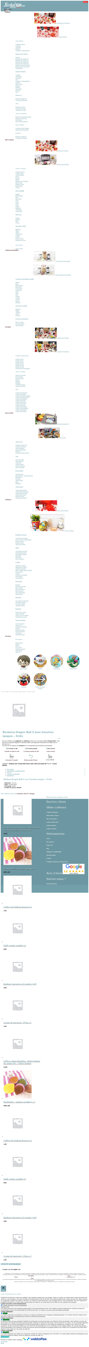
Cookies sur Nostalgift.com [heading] (11, 1269)
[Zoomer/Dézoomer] (1, 1341)
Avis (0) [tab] (9, 772)
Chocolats (18, 47)
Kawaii (17, 178)
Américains (18, 76)
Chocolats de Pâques (21, 138)
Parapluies (18, 556)
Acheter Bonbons (51, 825)
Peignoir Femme (20, 630)
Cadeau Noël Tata (20, 405)
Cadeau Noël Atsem (21, 411)
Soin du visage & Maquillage (23, 539)
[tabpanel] (44, 1309)
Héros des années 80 (40, 763)
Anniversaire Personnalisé (22, 368)
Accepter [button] (31, 1276)
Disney (17, 176)
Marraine (17, 208)
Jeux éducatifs (19, 461)
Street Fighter (19, 480)
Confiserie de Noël (20, 110)
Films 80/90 (18, 650)
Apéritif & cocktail (20, 568)
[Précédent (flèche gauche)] (1, 1343)
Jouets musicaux (19, 448)
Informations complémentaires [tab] (16, 771)
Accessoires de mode (21, 551)
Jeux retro (63, 437)
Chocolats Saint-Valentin (22, 128)
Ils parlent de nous (51, 883)
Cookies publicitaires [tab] (7, 1311)
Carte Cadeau (19, 248)
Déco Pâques (19, 594)
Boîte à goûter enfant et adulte (23, 570)
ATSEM (17, 312)
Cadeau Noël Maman (21, 392)
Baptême (17, 383)
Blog (47, 848)
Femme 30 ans (19, 359)
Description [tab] (10, 769)
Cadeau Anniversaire (52, 822)
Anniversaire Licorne (21, 493)
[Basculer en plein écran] (3, 1341)
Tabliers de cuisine (20, 565)
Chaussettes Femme (20, 552)
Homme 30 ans (19, 363)
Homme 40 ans (19, 365)
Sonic (17, 482)
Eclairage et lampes (20, 586)
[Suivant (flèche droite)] (3, 1343)
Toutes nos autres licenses (40, 687)
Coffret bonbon (19, 175)
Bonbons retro (13, 763)
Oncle (17, 205)
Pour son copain (19, 323)
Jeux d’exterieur (19, 467)
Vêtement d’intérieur (21, 627)
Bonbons (7, 12)
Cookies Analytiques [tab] (7, 1330)
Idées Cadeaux (9, 139)
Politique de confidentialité (53, 851)
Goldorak (23, 687)
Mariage (17, 381)
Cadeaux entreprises (52, 812)
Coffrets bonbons (20, 44)
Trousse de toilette (20, 544)
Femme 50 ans (19, 362)
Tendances (8, 499)
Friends (40, 668)
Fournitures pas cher (21, 617)
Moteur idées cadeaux (52, 815)
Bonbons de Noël (20, 107)
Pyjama (17, 628)
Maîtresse (18, 229)
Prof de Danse (19, 238)
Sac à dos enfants (20, 604)
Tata (16, 294)
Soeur (17, 202)
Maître (17, 231)
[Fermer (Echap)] (6, 1341)
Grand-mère (18, 211)
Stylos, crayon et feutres (22, 615)
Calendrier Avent (20, 384)
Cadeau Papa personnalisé (62, 261)
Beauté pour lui (19, 543)
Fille (16, 221)
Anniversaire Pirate (20, 495)
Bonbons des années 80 (21, 62)
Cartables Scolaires (20, 602)
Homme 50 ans (19, 367)
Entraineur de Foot (20, 240)
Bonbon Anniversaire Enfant (23, 117)
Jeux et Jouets (9, 413)
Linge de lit (18, 625)
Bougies (17, 585)
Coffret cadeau (19, 173)
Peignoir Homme (20, 631)
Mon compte (8, 9)
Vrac (16, 92)
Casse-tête (18, 462)
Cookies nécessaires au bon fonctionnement (15, 1305)
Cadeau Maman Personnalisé (63, 275)
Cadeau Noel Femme (63, 338)
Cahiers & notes (19, 614)
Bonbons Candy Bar (21, 118)
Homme (17, 219)
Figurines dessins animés (22, 453)
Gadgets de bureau (20, 446)
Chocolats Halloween (21, 100)
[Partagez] (5, 1341)
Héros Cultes (30, 763)
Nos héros (8, 636)
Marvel (17, 646)
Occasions (8, 327)
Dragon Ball (73, 668)
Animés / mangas (20, 649)
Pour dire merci (19, 378)
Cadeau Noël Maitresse (21, 408)
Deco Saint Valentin (62, 510)
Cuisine (17, 573)
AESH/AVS (18, 234)
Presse (48, 838)
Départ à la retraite (20, 375)
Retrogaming (19, 186)
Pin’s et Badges (19, 559)
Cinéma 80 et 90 (20, 172)
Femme (17, 218)
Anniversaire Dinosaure (22, 491)
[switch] (1, 1313)
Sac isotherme (19, 578)
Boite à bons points (20, 612)
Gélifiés (17, 82)
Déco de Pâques (69, 530)
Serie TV (18, 652)
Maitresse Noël (19, 184)
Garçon (17, 222)
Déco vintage (19, 588)
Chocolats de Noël (20, 108)
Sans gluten (18, 89)
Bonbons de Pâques (20, 136)
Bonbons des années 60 (21, 59)
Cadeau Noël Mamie (21, 399)
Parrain (17, 206)
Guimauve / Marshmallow (22, 50)
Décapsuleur (18, 576)
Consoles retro (19, 474)
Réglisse (17, 49)
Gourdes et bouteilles (21, 575)
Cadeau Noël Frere (20, 403)
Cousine (17, 298)
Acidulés (17, 46)
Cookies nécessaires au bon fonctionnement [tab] (13, 1303)
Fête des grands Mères (62, 164)
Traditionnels (19, 68)
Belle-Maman (19, 195)
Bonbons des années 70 (21, 60)
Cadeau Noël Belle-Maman (23, 396)
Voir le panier (5, 1264)
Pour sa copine (19, 322)
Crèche (17, 237)
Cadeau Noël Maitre (21, 409)
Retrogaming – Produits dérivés (24, 475)
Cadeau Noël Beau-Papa (22, 397)
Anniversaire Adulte (21, 498)
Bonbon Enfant (19, 496)
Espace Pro (49, 845)
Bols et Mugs (19, 572)
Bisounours (57, 668)
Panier (6, 10)
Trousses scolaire (20, 605)
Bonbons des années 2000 (22, 65)
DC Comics (18, 647)
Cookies (48, 858)
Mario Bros (18, 477)
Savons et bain (19, 541)
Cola (16, 79)
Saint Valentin (63, 37)
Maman (17, 194)
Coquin (17, 187)
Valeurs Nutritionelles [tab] (13, 774)
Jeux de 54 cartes (20, 466)
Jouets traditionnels (20, 449)
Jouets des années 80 (63, 424)
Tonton (17, 296)
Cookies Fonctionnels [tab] (7, 1318)
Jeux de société (19, 459)
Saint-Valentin (19, 325)
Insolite (17, 380)
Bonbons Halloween (21, 98)
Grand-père (18, 290)
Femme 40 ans (19, 360)
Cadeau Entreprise (20, 386)
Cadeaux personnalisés (12, 250)
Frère (16, 200)
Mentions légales (51, 855)
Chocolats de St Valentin (63, 23)
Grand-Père (18, 209)
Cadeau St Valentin (62, 150)
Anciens (17, 57)
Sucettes (17, 90)
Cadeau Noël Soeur (20, 402)
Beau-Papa (18, 199)
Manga (17, 179)
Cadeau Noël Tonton (21, 406)
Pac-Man (17, 479)
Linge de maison (20, 623)
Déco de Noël (19, 591)
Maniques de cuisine (21, 567)
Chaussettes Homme (21, 554)
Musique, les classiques (21, 181)
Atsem (17, 232)
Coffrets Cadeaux (51, 828)
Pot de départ (19, 376)
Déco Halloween (20, 589)
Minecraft (18, 483)
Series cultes (18, 182)
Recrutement (50, 842)
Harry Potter (18, 84)
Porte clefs (18, 557)
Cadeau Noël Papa (20, 394)
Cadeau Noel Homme (63, 351)
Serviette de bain (20, 634)
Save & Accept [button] (5, 1337)
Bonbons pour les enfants (22, 66)
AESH (17, 314)
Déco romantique (20, 592)
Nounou (17, 235)
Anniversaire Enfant (21, 490)
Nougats (17, 86)
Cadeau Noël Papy (20, 400)
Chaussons (18, 633)
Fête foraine (18, 120)
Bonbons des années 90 (21, 63)
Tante (17, 203)
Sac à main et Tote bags (21, 601)
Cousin (17, 299)
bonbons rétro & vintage (25, 793)
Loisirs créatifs (19, 464)
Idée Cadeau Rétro (51, 819)
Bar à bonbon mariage (21, 121)
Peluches (17, 451)
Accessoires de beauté (21, 538)
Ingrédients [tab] (10, 775)
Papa (16, 197)
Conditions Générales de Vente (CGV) (57, 861)
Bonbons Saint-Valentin (22, 130)
